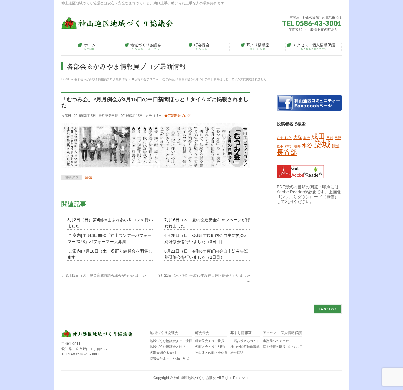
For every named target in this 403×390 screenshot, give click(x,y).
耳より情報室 (241, 333)
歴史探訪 (236, 352)
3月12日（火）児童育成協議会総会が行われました (103, 275)
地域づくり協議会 (164, 333)
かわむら (284, 137)
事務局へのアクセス (277, 341)
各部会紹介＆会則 (163, 352)
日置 (329, 138)
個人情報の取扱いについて (282, 346)
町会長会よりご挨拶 (209, 341)
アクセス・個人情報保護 (282, 333)
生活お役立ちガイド (245, 341)
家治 (306, 138)
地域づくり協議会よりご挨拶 (171, 341)
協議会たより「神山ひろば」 (171, 358)
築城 (88, 177)
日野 (338, 138)
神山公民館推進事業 (245, 346)
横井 (297, 146)
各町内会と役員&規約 (210, 346)
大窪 (297, 137)
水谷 (307, 145)
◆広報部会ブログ (177, 115)
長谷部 (287, 152)
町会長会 (202, 333)
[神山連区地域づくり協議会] (117, 22)
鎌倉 (336, 145)
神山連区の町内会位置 (211, 352)
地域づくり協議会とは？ (168, 346)
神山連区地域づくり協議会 (194, 378)
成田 (318, 136)
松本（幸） (285, 146)
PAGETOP (327, 309)
